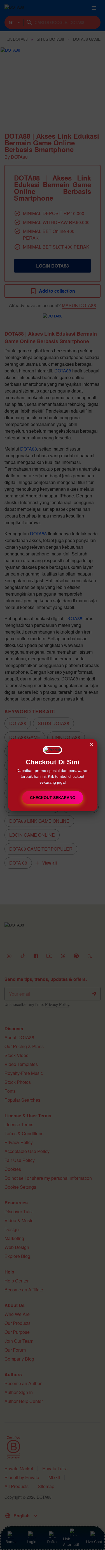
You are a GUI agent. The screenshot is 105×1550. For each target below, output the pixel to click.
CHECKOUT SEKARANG (52, 797)
